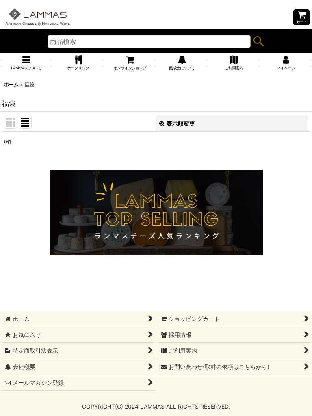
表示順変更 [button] (181, 123)
